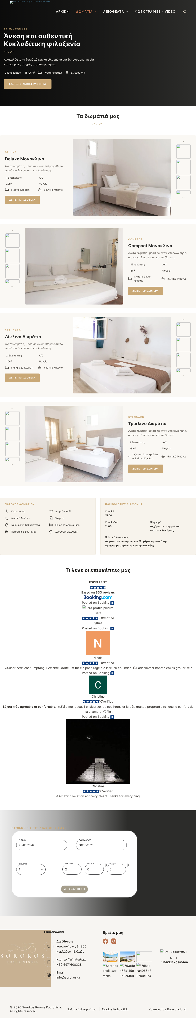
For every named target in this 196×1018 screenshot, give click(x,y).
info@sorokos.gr (68, 977)
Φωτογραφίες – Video (155, 11)
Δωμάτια (84, 11)
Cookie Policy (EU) (116, 1009)
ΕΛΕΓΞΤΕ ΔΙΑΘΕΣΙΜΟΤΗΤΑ (27, 83)
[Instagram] (113, 941)
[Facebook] (105, 941)
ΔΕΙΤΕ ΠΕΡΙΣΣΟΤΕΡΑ (22, 199)
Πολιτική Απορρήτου (81, 1009)
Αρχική (62, 11)
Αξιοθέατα (113, 11)
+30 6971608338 (69, 964)
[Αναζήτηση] (184, 11)
